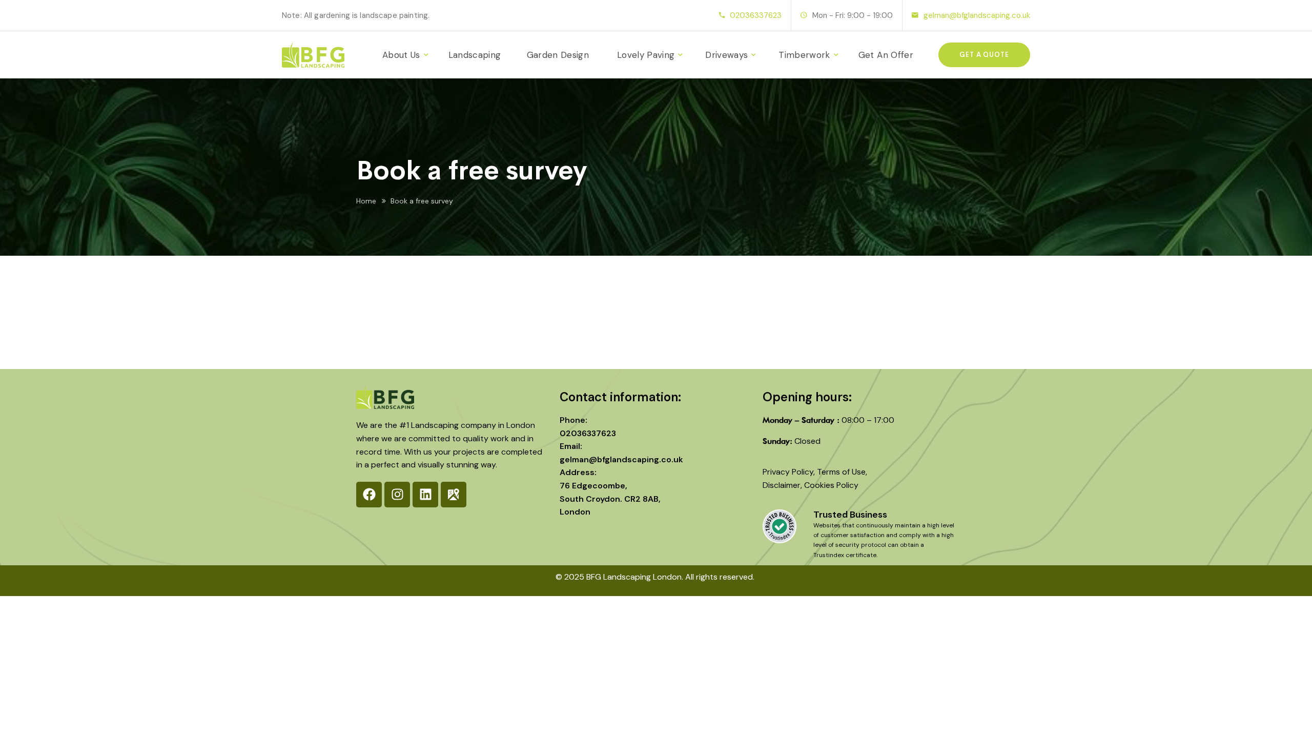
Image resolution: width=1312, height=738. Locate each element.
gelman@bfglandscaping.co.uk (977, 15)
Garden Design (558, 54)
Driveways (726, 54)
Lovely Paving (645, 54)
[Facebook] (369, 494)
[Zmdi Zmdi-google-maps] (453, 494)
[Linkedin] (425, 494)
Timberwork (804, 54)
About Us (401, 54)
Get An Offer (885, 54)
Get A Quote (984, 54)
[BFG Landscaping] (313, 55)
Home (366, 201)
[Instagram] (397, 494)
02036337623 (756, 15)
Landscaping (474, 54)
